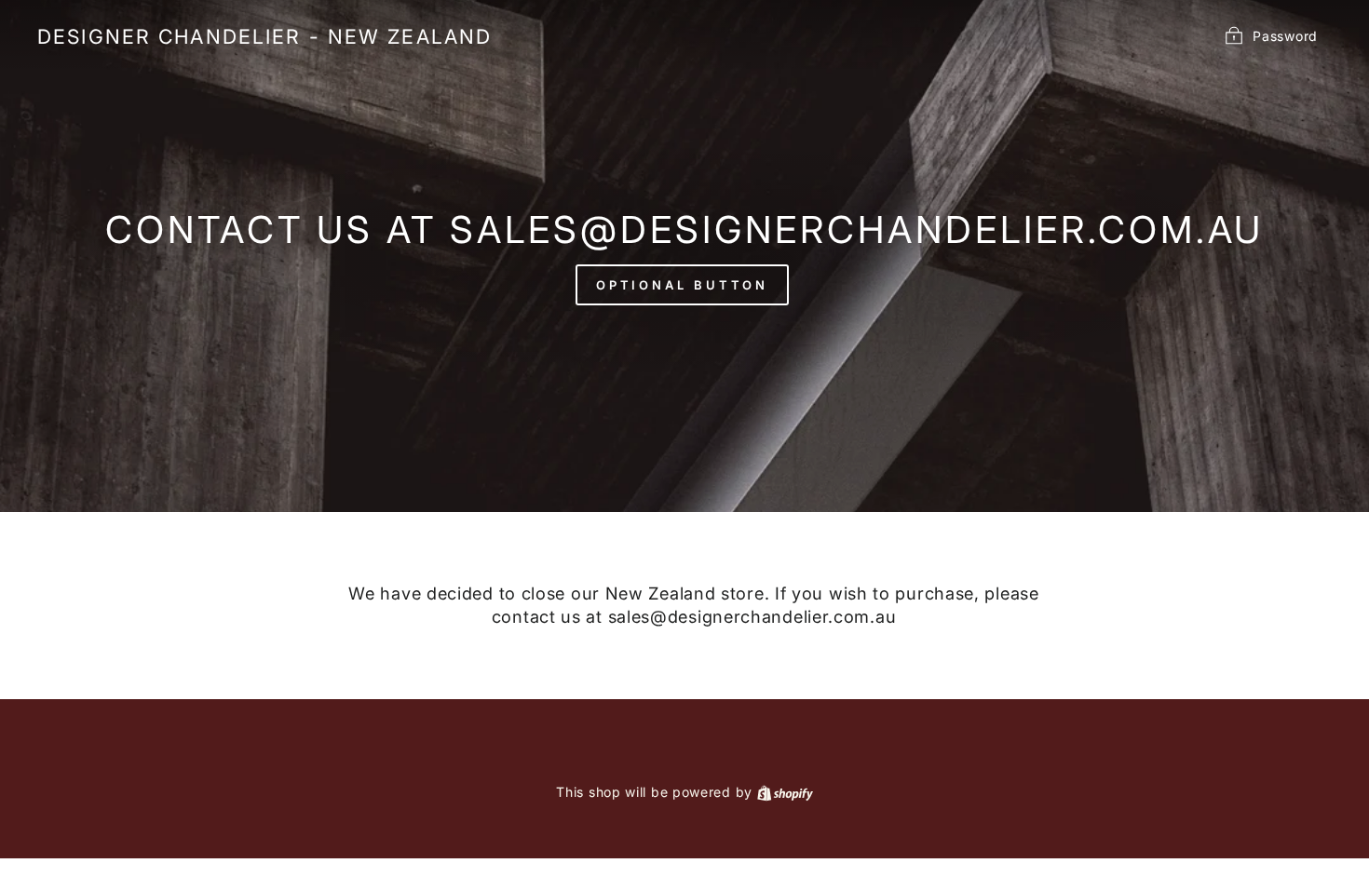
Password (1285, 35)
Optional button (682, 284)
